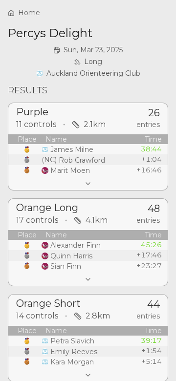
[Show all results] (88, 183)
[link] (88, 73)
